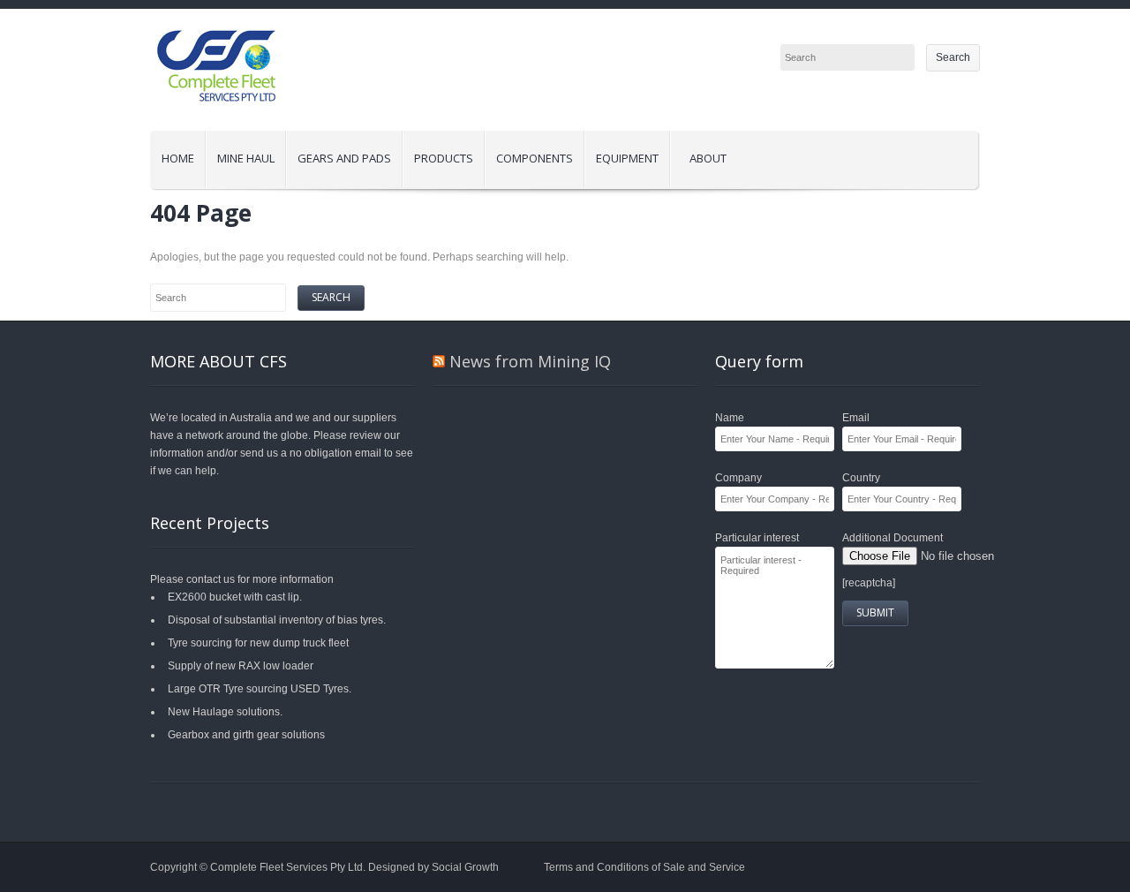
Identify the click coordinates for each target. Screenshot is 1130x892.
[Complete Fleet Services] (216, 122)
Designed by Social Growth (433, 867)
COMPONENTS (534, 158)
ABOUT (708, 158)
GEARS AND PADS (344, 158)
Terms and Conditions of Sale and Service (644, 867)
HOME (178, 158)
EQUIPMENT (627, 158)
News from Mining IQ (530, 361)
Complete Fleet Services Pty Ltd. (289, 867)
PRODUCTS (438, 153)
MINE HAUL (241, 153)
